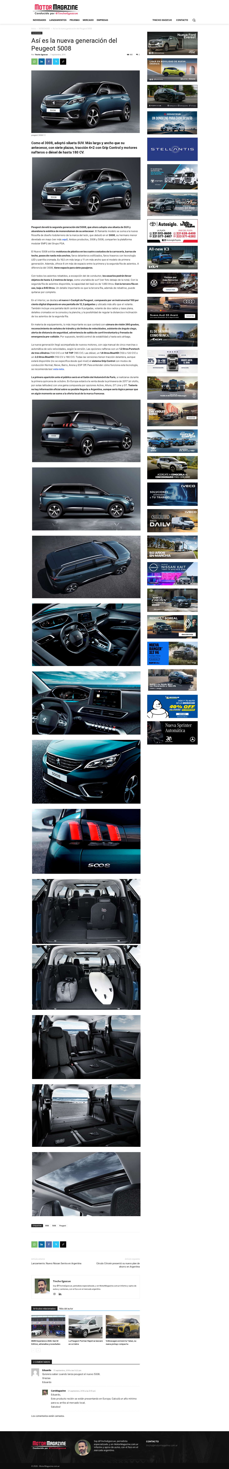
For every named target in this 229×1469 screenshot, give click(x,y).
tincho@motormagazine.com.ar (162, 1445)
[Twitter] (56, 61)
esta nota (58, 369)
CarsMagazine (58, 1390)
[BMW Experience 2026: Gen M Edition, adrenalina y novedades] (48, 1326)
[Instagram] (55, 1294)
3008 (47, 1225)
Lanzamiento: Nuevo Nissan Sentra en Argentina (56, 1263)
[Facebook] (49, 61)
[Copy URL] (63, 61)
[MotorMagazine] (56, 9)
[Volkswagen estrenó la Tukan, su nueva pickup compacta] (123, 1326)
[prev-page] (33, 1350)
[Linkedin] (41, 61)
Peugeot (62, 1225)
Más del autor (66, 1308)
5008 (54, 1225)
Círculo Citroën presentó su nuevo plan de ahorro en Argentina (118, 1265)
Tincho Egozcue (41, 54)
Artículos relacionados (44, 1308)
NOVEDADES (44, 28)
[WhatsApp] (34, 61)
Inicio (33, 28)
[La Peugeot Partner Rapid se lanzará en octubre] (86, 1326)
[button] (194, 20)
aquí (64, 239)
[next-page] (38, 1350)
